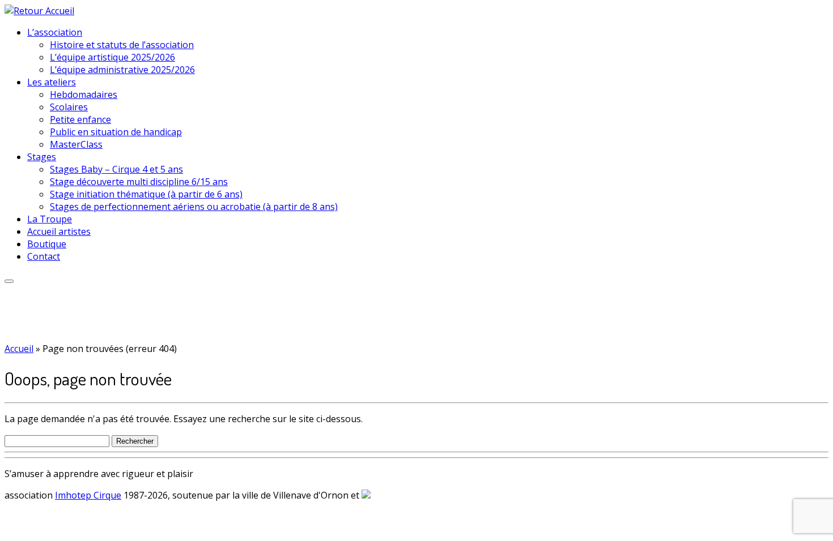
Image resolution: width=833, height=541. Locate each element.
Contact (43, 256)
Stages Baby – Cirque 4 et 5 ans (116, 169)
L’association (54, 32)
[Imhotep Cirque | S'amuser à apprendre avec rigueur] (39, 11)
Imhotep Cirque (88, 495)
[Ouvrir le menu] (9, 281)
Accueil (19, 348)
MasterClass (76, 144)
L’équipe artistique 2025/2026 (112, 57)
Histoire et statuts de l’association (122, 44)
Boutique (46, 244)
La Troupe (49, 219)
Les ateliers (51, 82)
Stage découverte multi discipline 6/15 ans (139, 181)
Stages (41, 157)
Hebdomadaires (83, 94)
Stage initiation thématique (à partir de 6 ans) (146, 194)
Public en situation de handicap (116, 132)
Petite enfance (80, 119)
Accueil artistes (59, 231)
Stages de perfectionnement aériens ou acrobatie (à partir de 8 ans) (194, 206)
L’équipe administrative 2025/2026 (122, 69)
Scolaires (69, 107)
